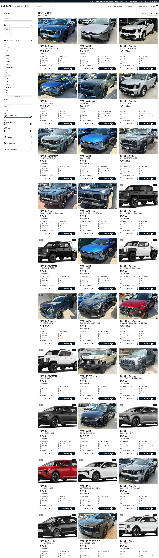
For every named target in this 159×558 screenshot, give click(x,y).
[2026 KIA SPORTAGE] (97, 526)
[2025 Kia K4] (97, 31)
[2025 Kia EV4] (97, 306)
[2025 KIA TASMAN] (138, 141)
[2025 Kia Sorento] (57, 31)
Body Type (7, 106)
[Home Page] (6, 6)
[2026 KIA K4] (97, 471)
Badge (6, 99)
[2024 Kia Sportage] (57, 306)
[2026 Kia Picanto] (57, 526)
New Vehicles (117, 6)
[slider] (5, 117)
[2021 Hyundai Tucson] (138, 306)
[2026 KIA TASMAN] (57, 361)
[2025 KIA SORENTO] (57, 141)
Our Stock (129, 6)
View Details (48, 68)
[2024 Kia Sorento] (138, 86)
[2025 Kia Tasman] (57, 196)
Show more (18, 96)
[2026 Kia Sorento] (138, 471)
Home (109, 6)
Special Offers (142, 6)
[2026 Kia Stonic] (138, 526)
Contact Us (65, 68)
